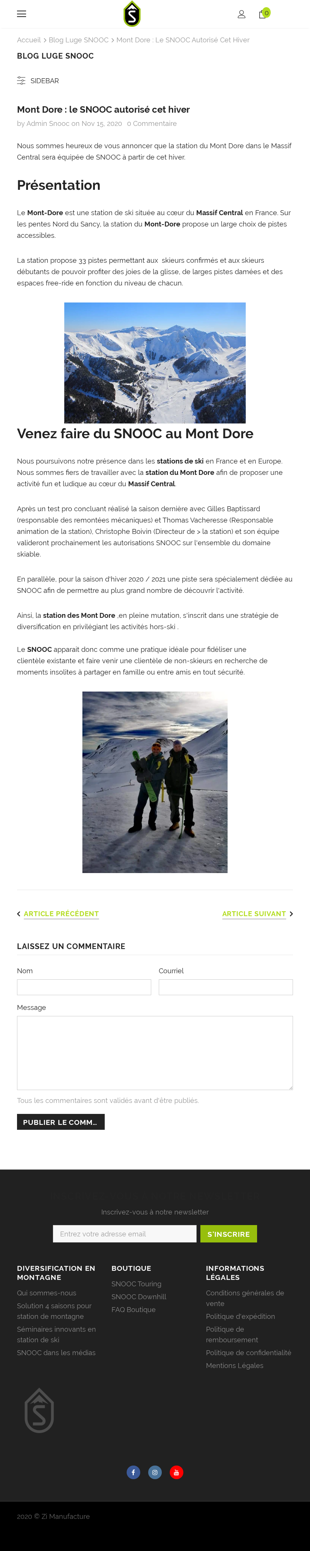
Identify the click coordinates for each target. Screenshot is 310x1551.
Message (31, 1007)
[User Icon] (242, 14)
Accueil (29, 40)
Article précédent (61, 914)
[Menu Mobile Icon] (21, 14)
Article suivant (254, 914)
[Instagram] (155, 1472)
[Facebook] (133, 1472)
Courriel (171, 971)
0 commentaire (152, 123)
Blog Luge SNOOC (78, 40)
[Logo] (132, 13)
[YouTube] (176, 1472)
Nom (25, 971)
